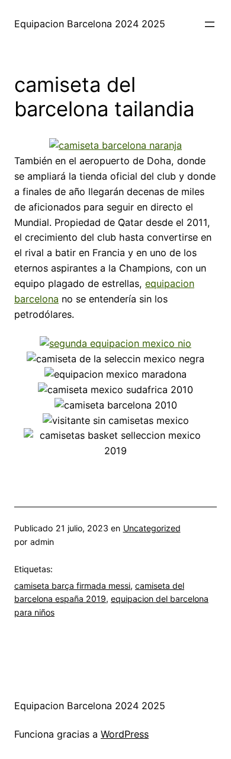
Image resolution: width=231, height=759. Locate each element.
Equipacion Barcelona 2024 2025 (89, 24)
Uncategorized (152, 528)
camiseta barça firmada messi (72, 586)
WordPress (125, 734)
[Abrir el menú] (210, 24)
